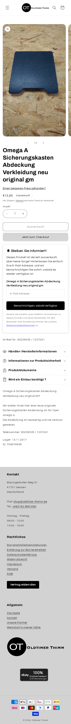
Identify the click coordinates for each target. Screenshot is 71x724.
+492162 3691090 (24, 506)
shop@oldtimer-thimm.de (30, 501)
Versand (20, 201)
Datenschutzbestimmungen (20, 325)
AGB (10, 573)
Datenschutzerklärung (22, 554)
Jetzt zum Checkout (35, 237)
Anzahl (7, 206)
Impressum (14, 564)
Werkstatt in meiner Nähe (24, 627)
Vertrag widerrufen (23, 584)
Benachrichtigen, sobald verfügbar (35, 305)
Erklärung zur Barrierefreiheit (26, 549)
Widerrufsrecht (17, 559)
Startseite (13, 613)
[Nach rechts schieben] (43, 143)
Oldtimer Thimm (40, 720)
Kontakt (12, 617)
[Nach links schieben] (28, 143)
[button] (7, 8)
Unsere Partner (17, 622)
